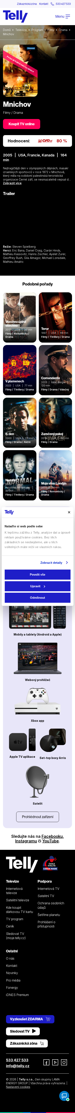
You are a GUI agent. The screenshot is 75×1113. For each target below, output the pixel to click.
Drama (63, 30)
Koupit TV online (22, 124)
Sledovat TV (20, 1031)
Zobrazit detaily (51, 562)
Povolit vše (37, 574)
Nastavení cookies (18, 1086)
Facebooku (52, 836)
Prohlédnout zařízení (37, 816)
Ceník (10, 926)
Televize (21, 30)
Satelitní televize (17, 900)
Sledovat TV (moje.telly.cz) (16, 936)
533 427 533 (17, 1060)
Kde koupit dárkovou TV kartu (19, 910)
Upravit (35, 586)
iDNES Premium (17, 995)
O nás (10, 958)
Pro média (13, 980)
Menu (60, 16)
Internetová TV (48, 889)
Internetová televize (14, 891)
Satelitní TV (46, 896)
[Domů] (15, 16)
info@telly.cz (17, 1066)
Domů (7, 30)
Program (37, 30)
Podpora (45, 881)
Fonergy (12, 988)
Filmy (51, 30)
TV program (14, 919)
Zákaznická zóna (27, 4)
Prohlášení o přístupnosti (46, 924)
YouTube (50, 841)
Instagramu (26, 841)
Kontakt (43, 4)
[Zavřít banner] (69, 512)
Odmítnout (37, 597)
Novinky (12, 973)
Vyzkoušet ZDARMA (27, 1019)
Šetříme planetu (49, 915)
